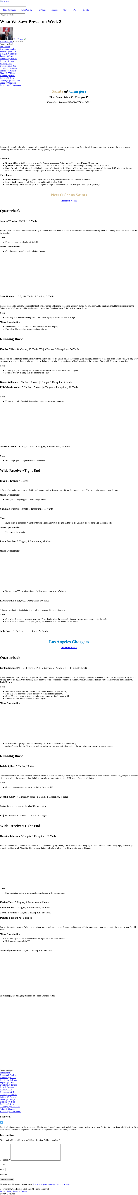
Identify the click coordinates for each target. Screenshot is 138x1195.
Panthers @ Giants (8, 51)
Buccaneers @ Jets (8, 66)
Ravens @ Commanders (10, 85)
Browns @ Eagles (7, 49)
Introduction (5, 46)
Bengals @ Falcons (8, 54)
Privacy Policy (6, 1191)
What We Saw (6, 42)
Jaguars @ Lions (7, 56)
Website (3, 1174)
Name (2, 1164)
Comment (5, 1160)
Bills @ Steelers (7, 61)
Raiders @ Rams (7, 78)
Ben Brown (18, 39)
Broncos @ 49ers (7, 75)
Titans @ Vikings (7, 73)
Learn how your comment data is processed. (52, 1184)
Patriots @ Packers (8, 71)
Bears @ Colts (6, 63)
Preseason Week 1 (69, 201)
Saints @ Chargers (8, 83)
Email (2, 1169)
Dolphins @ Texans (8, 58)
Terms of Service (20, 1191)
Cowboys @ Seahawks (10, 80)
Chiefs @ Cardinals (8, 68)
